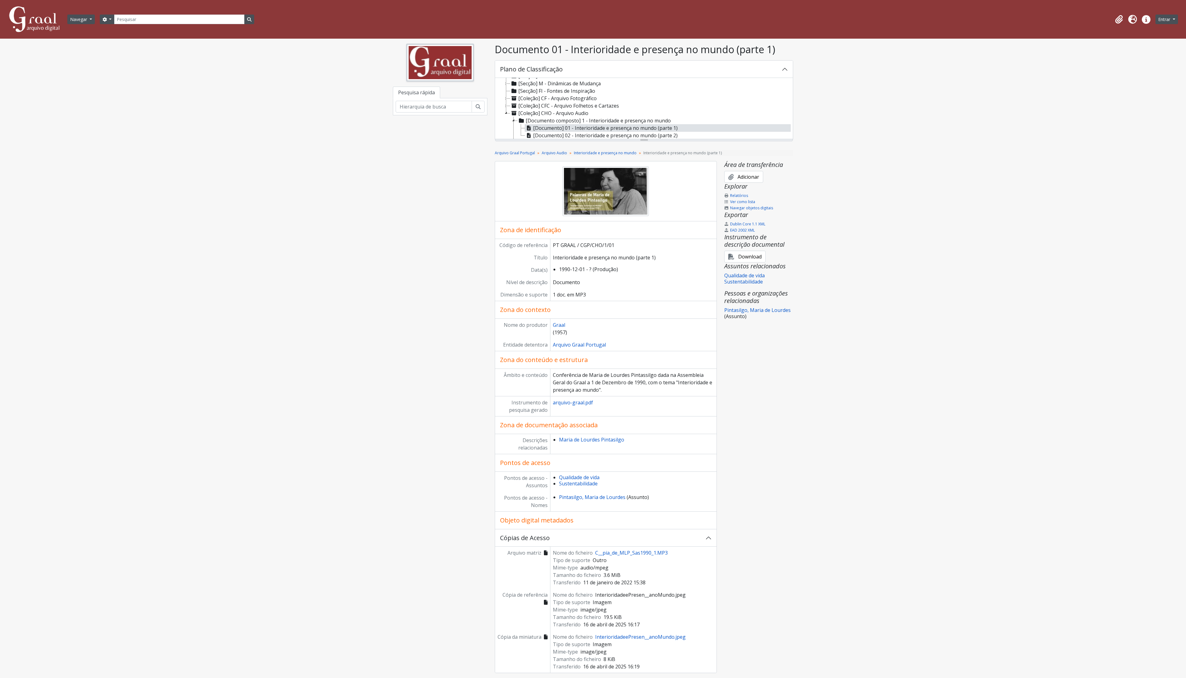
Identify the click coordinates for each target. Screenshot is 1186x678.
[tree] (644, 109)
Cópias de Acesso (525, 538)
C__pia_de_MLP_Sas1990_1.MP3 (631, 552)
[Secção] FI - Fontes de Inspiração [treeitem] (556, 90)
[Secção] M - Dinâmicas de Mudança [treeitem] (559, 83)
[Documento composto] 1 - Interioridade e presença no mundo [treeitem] (598, 120)
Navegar (79, 19)
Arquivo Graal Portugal (515, 153)
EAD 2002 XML (742, 230)
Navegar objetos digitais (751, 208)
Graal (559, 325)
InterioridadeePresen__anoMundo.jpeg (640, 636)
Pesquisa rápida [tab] (416, 92)
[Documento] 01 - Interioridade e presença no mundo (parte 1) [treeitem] (605, 128)
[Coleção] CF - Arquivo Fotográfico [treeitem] (557, 98)
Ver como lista (742, 201)
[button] (1119, 19)
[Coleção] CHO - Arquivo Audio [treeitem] (553, 113)
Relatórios (739, 195)
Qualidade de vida (579, 477)
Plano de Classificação (531, 69)
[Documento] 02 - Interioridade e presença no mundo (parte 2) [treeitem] (605, 135)
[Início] (37, 19)
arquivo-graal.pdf (573, 402)
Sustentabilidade (578, 483)
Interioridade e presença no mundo (605, 153)
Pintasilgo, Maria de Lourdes (592, 497)
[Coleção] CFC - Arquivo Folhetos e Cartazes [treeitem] (568, 105)
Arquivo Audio (554, 153)
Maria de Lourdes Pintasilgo (591, 439)
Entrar (1164, 19)
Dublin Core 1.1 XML (747, 224)
